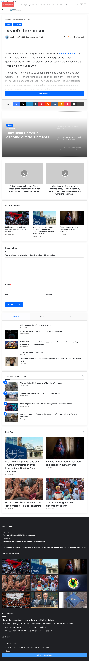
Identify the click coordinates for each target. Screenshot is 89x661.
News (15, 19)
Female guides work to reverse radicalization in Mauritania (36, 5)
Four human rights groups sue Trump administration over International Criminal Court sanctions (38, 624)
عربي (14, 1)
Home (9, 19)
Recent (43, 316)
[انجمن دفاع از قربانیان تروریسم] (15, 10)
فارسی (2, 1)
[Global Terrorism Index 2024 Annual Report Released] (11, 334)
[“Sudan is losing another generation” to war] (65, 489)
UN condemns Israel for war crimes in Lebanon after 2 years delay (25, 135)
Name (8, 284)
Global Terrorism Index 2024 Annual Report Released (41, 331)
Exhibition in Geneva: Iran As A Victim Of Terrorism (40, 393)
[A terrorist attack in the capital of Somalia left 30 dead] (11, 386)
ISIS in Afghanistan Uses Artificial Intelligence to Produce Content (46, 404)
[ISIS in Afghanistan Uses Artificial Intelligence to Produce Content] (11, 407)
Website (49, 294)
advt (11, 37)
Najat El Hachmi (68, 53)
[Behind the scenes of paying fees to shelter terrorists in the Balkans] (17, 218)
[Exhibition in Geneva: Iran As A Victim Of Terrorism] (11, 396)
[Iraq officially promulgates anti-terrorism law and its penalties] (73, 583)
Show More (44, 94)
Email (8, 294)
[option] (44, 134)
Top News (17, 24)
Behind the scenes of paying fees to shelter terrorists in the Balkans (16, 229)
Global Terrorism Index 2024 (31, 352)
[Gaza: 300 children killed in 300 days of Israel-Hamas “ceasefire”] (24, 489)
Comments (72, 316)
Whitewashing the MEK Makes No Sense (35, 325)
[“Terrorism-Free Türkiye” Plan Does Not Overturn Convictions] (16, 600)
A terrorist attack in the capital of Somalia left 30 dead (41, 383)
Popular (16, 316)
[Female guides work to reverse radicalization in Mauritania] (72, 218)
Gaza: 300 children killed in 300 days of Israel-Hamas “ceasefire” (27, 631)
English (8, 1)
